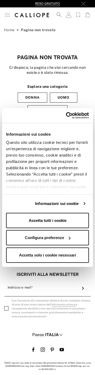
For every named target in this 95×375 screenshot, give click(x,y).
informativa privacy (64, 304)
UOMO (63, 97)
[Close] (83, 4)
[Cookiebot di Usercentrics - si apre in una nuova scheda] (67, 115)
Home (9, 30)
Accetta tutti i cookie (47, 220)
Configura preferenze (44, 237)
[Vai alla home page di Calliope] (32, 15)
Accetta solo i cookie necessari (47, 255)
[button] (7, 15)
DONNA (32, 97)
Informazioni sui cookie (57, 203)
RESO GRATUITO (47, 4)
